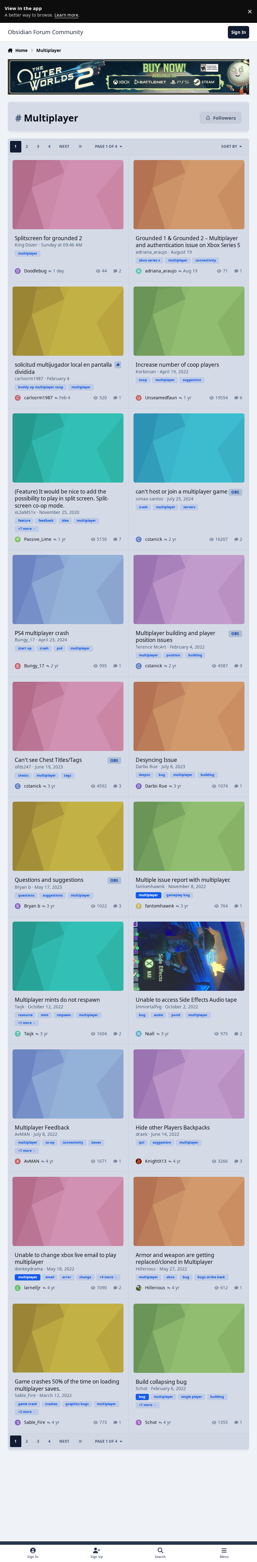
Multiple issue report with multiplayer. (183, 879)
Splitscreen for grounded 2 (48, 238)
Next (64, 146)
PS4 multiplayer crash (42, 633)
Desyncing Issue (156, 759)
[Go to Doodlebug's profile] (18, 271)
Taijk (19, 1007)
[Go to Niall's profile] (139, 1034)
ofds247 (23, 767)
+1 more (25, 1023)
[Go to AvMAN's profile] (18, 1161)
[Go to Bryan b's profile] (18, 906)
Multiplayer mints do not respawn (57, 999)
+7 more (25, 528)
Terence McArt (151, 647)
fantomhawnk (150, 886)
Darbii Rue (147, 766)
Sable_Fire (25, 1395)
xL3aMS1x (25, 512)
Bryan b (23, 887)
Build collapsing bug (161, 1381)
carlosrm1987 (29, 378)
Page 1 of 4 (106, 146)
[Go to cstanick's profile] (139, 539)
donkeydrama (29, 1269)
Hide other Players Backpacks (173, 1127)
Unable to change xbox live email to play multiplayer (65, 1258)
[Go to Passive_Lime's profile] (18, 539)
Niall (150, 1034)
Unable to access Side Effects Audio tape (186, 999)
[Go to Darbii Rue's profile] (139, 786)
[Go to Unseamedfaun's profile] (139, 398)
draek (141, 1134)
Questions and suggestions (49, 879)
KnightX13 (155, 1161)
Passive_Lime (37, 539)
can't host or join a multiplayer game (182, 491)
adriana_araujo (151, 252)
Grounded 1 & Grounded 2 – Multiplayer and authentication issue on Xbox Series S (188, 242)
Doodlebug (35, 271)
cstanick (153, 539)
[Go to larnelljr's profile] (18, 1288)
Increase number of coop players (177, 364)
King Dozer (26, 245)
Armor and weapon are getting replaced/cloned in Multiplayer (175, 1258)
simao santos (149, 499)
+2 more (25, 1411)
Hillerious (146, 1269)
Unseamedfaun (161, 398)
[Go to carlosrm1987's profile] (18, 398)
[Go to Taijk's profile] (18, 1034)
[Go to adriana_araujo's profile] (139, 271)
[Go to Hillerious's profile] (139, 1288)
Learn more (12, 11)
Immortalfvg (148, 1007)
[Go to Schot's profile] (139, 1422)
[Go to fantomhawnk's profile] (139, 906)
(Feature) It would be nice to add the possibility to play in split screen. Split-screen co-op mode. (62, 498)
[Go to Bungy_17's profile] (18, 666)
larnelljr (32, 1287)
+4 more (106, 1277)
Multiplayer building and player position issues (175, 636)
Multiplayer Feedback (42, 1127)
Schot (141, 1388)
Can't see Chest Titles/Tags (48, 759)
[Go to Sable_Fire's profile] (18, 1422)
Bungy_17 (25, 640)
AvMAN (22, 1134)
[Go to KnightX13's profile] (139, 1161)
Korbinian (146, 372)
